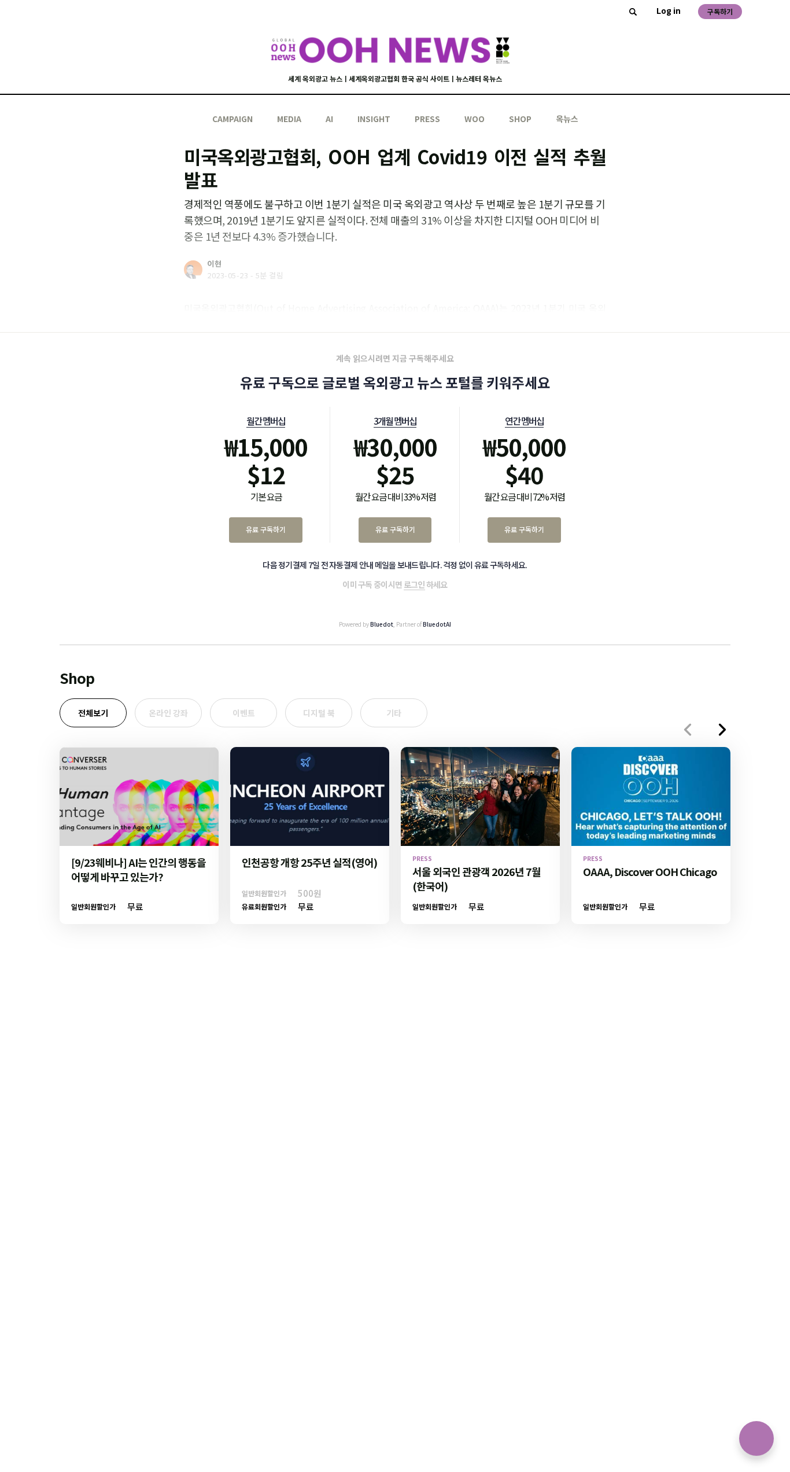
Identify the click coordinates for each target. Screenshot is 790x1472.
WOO (474, 118)
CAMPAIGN (232, 118)
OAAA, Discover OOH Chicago (650, 871)
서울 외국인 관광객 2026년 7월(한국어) (476, 878)
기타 (393, 713)
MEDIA (289, 118)
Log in (668, 10)
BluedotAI (437, 624)
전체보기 (93, 713)
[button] (722, 730)
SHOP (520, 118)
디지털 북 (319, 713)
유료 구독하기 (266, 529)
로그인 (414, 584)
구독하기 (720, 11)
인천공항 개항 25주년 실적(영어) (309, 862)
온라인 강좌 (168, 713)
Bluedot (381, 624)
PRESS (427, 118)
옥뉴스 (567, 118)
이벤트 (243, 713)
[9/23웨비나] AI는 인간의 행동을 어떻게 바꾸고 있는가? (138, 869)
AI (329, 118)
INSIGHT (373, 118)
